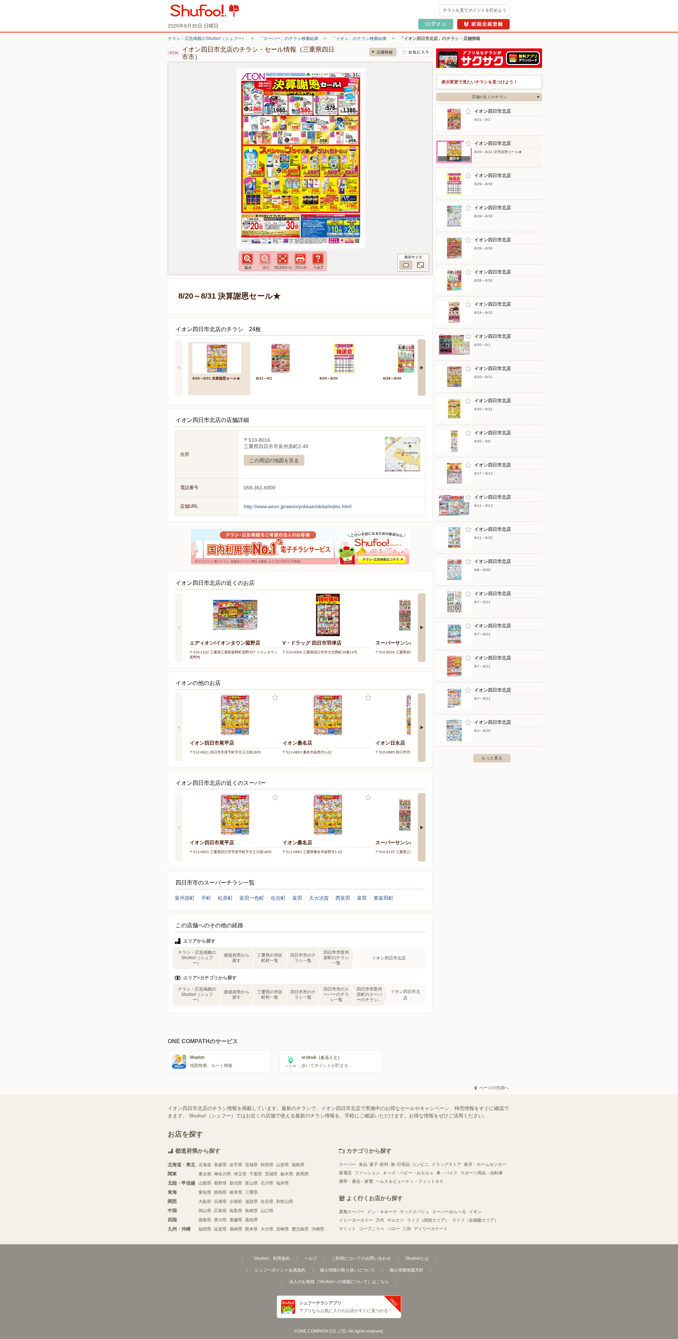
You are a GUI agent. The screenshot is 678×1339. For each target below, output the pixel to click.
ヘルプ (310, 1258)
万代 (380, 1220)
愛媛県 (236, 1219)
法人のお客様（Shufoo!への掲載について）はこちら (339, 1281)
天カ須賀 (319, 898)
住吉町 (278, 898)
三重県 (251, 1192)
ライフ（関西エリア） (428, 1220)
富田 (297, 898)
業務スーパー (351, 1211)
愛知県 (204, 1192)
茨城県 (271, 1173)
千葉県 (255, 1173)
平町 (206, 898)
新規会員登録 (483, 24)
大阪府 (204, 1201)
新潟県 (236, 1183)
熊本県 (251, 1229)
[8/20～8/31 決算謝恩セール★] (219, 358)
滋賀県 (251, 1201)
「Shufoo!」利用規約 (270, 1258)
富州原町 (185, 898)
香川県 (220, 1219)
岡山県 (204, 1210)
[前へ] (179, 367)
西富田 (342, 898)
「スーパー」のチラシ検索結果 (289, 38)
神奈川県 (222, 1173)
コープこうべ (371, 1228)
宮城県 (251, 1164)
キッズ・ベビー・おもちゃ (408, 1172)
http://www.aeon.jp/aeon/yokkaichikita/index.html (297, 506)
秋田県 (267, 1164)
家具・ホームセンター (485, 1164)
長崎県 (236, 1229)
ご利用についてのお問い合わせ (361, 1258)
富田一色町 (251, 898)
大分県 (267, 1229)
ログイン (435, 24)
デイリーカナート (431, 1228)
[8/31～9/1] (283, 358)
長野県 (220, 1183)
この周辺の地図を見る (274, 460)
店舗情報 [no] (383, 52)
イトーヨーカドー (356, 1220)
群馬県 (302, 1173)
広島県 (220, 1210)
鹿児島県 (300, 1229)
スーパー (347, 1164)
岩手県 (236, 1164)
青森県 (220, 1164)
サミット (347, 1228)
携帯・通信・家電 (356, 1181)
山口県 (267, 1210)
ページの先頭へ (491, 1087)
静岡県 (220, 1192)
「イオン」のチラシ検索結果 (359, 38)
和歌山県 (284, 1201)
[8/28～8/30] (410, 358)
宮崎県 (282, 1229)
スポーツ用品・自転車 (481, 1172)
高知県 (251, 1219)
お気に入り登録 (275, 697)
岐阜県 (236, 1192)
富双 (362, 898)
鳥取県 (236, 1210)
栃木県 (286, 1173)
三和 (407, 1228)
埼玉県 (240, 1173)
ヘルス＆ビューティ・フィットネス (410, 1181)
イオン (475, 1211)
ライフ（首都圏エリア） (475, 1220)
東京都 (204, 1173)
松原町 (225, 898)
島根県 (251, 1210)
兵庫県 (220, 1201)
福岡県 (204, 1229)
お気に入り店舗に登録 (415, 52)
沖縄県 (317, 1229)
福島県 (298, 1164)
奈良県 (267, 1201)
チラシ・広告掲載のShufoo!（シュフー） (207, 38)
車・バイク (447, 1172)
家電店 (345, 1172)
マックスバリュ (414, 1211)
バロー (393, 1228)
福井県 (282, 1183)
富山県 (251, 1183)
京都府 (236, 1201)
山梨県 (204, 1183)
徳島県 (204, 1219)
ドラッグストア (446, 1164)
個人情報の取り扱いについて (347, 1270)
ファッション (367, 1172)
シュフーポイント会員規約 (280, 1270)
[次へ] (422, 367)
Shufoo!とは (417, 1258)
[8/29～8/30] (346, 358)
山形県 (282, 1164)
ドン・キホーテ (382, 1211)
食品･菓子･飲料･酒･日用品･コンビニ (394, 1164)
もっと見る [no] (491, 758)
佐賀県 (220, 1229)
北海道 (204, 1164)
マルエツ (395, 1220)
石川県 (267, 1183)
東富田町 (383, 898)
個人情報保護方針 (406, 1270)
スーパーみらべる (449, 1211)
